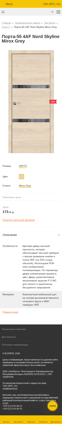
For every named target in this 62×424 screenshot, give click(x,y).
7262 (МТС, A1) (51, 4)
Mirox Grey (25, 185)
